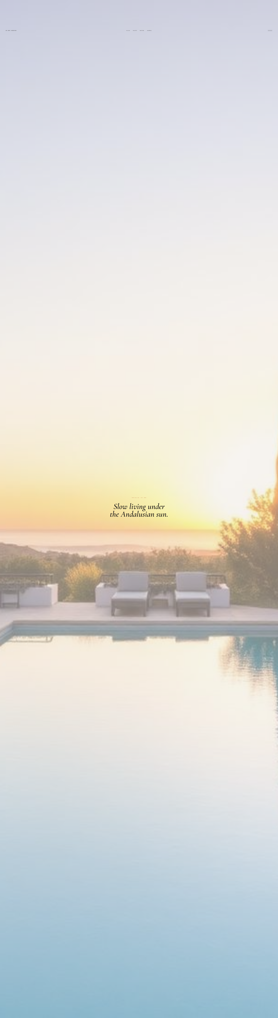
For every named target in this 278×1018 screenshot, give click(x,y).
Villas (128, 30)
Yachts (135, 30)
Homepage (14, 30)
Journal (149, 30)
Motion (142, 30)
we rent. (8, 30)
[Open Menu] (270, 30)
